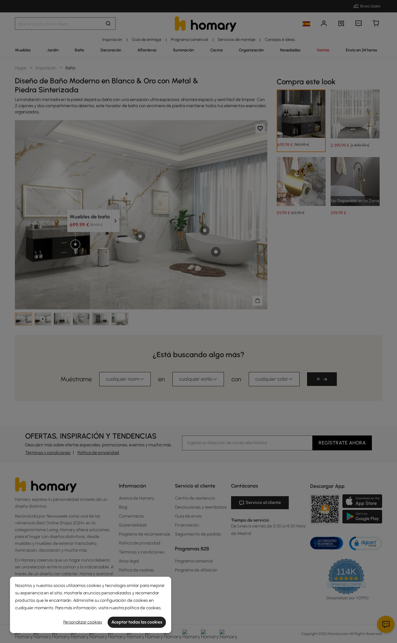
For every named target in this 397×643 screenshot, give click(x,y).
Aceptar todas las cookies (136, 622)
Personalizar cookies (82, 622)
